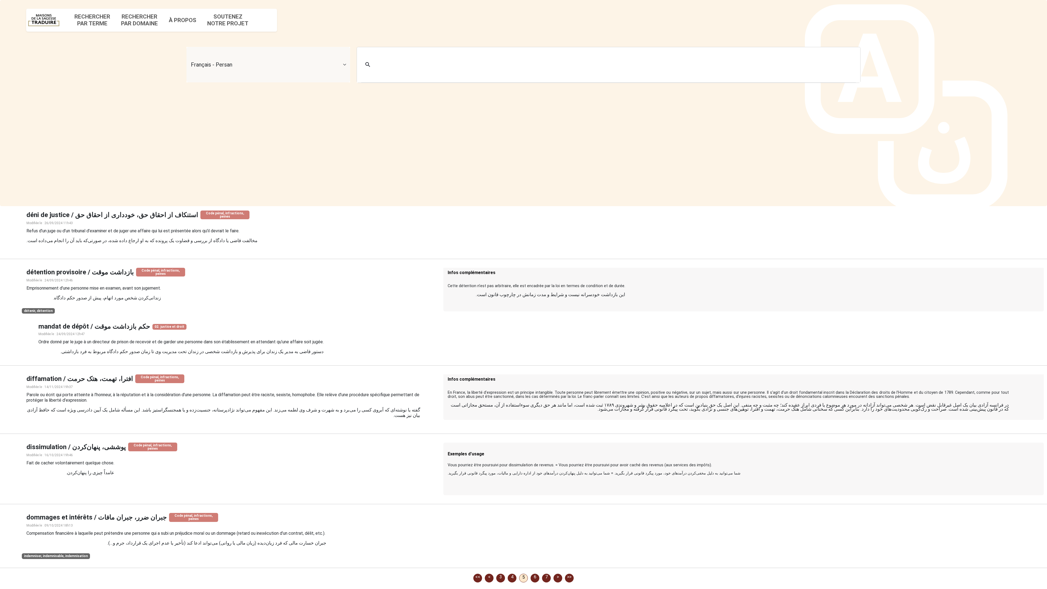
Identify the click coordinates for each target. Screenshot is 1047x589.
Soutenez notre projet (227, 20)
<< (477, 576)
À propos (182, 20)
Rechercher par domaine (139, 20)
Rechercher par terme (92, 20)
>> (569, 576)
